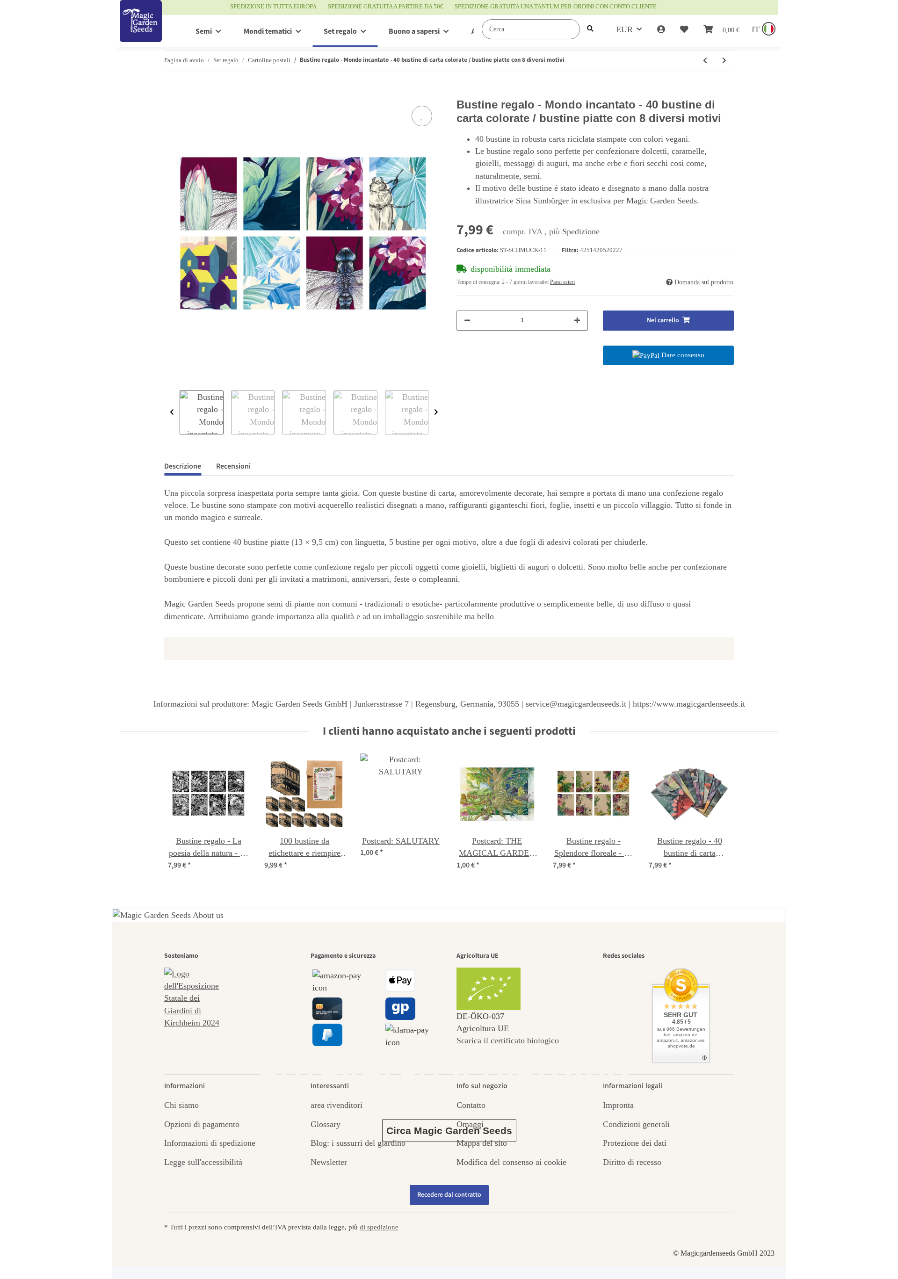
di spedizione (379, 1227)
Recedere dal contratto (449, 1195)
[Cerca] (590, 29)
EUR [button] (624, 29)
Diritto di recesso (632, 1162)
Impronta (618, 1105)
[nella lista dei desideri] (422, 116)
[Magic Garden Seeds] (141, 30)
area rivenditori (336, 1105)
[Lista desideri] (684, 29)
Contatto (470, 1105)
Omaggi (470, 1124)
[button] (661, 29)
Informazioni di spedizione (209, 1143)
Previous (172, 412)
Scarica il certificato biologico (507, 1040)
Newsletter (329, 1162)
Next (436, 412)
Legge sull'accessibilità (203, 1162)
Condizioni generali (636, 1124)
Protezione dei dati (634, 1143)
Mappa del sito (481, 1143)
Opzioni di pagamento (201, 1124)
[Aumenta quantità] (577, 320)
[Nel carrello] (171, 93)
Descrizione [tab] (182, 466)
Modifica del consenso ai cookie (511, 1162)
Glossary (325, 1124)
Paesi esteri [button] (562, 282)
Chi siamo (181, 1105)
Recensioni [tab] (233, 466)
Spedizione (581, 231)
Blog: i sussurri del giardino (358, 1143)
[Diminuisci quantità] (467, 320)
